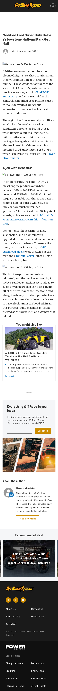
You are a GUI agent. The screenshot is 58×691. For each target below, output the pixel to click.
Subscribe (43, 430)
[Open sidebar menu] (4, 6)
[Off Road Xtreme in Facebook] (15, 600)
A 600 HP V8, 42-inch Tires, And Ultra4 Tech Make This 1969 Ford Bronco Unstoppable (27, 356)
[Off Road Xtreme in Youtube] (23, 600)
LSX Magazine (38, 678)
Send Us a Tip (13, 616)
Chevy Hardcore (14, 663)
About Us (11, 608)
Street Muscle (38, 685)
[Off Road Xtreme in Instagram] (8, 600)
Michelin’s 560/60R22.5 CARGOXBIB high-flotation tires (28, 219)
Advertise (11, 623)
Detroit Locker (25, 255)
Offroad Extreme (15, 685)
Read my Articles (27, 518)
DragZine (10, 670)
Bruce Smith (10, 376)
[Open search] (52, 5)
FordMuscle (12, 678)
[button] (29, 64)
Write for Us (37, 616)
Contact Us (37, 608)
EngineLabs (37, 670)
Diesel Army (37, 663)
